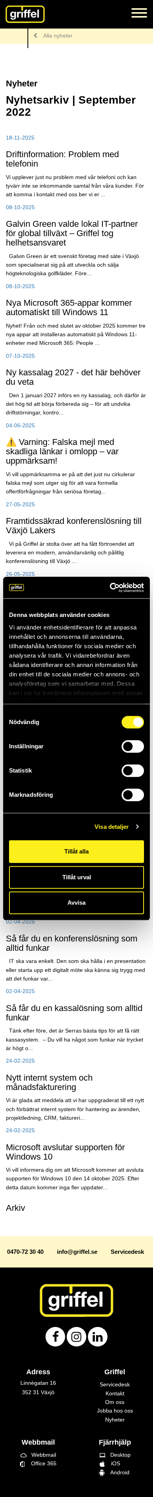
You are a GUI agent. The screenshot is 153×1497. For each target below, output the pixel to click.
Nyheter (115, 1419)
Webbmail (38, 1455)
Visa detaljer (112, 826)
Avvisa (76, 902)
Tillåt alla (76, 851)
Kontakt (115, 1393)
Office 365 (40, 1463)
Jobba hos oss (115, 1410)
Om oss (114, 1402)
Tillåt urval (76, 877)
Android (118, 1472)
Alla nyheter (58, 35)
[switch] (133, 746)
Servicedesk (115, 1384)
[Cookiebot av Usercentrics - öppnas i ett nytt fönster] (110, 588)
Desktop (115, 1455)
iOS (114, 1463)
